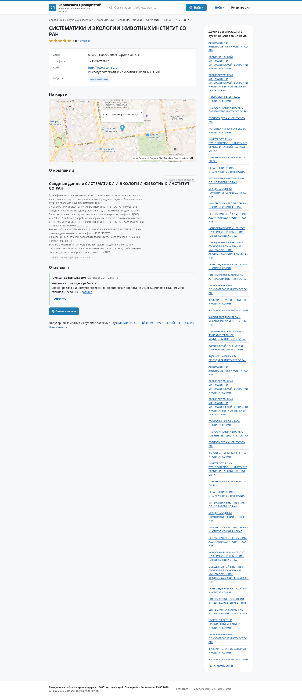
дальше (87, 292)
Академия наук (105, 19)
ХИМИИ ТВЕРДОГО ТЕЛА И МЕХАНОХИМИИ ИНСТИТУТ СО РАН (227, 321)
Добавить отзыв (64, 311)
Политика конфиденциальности (211, 689)
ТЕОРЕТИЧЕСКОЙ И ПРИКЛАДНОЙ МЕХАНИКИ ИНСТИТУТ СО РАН (224, 623)
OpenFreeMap (140, 158)
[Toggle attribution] (192, 158)
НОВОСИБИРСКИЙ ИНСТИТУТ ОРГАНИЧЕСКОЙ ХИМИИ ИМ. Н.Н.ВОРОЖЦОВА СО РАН (226, 231)
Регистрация (240, 7)
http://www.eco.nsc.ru (103, 67)
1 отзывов (84, 40)
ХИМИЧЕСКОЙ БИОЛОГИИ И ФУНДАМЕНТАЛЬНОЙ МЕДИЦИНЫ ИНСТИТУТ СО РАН (227, 335)
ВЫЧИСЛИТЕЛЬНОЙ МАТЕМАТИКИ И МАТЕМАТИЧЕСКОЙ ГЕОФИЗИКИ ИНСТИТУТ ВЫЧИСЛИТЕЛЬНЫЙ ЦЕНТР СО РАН (228, 83)
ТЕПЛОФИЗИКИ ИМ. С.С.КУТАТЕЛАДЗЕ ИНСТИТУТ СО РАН (227, 289)
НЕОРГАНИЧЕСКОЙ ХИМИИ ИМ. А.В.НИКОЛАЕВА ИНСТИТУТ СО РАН (227, 217)
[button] (122, 128)
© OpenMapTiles (156, 158)
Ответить (60, 298)
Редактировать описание (180, 179)
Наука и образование (80, 19)
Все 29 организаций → (222, 665)
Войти (220, 7)
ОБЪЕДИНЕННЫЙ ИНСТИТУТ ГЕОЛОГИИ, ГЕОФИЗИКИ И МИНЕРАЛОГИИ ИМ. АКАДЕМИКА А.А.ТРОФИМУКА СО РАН (228, 250)
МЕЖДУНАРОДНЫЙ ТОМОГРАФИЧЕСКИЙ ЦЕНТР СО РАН (227, 192)
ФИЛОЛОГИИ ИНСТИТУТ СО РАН (228, 310)
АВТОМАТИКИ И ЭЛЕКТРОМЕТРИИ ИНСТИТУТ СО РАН (228, 46)
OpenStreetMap (181, 158)
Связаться (182, 689)
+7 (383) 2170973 (99, 61)
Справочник (56, 19)
